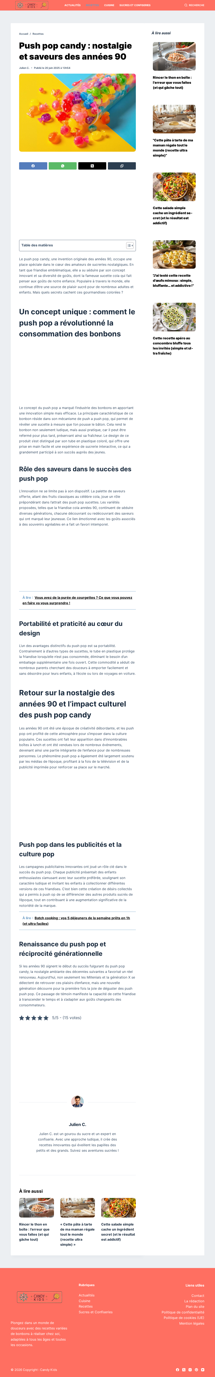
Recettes (92, 5)
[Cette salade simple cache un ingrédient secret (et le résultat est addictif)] (118, 1208)
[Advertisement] (77, 205)
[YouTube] (202, 1369)
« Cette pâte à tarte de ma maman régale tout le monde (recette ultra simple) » (77, 1234)
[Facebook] (33, 166)
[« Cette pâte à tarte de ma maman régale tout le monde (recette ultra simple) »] (77, 1208)
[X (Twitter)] (92, 166)
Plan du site (195, 1306)
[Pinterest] (196, 1369)
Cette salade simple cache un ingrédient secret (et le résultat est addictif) (173, 215)
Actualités (72, 5)
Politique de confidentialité (183, 1312)
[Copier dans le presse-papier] (122, 166)
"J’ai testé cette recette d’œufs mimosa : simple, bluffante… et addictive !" (173, 280)
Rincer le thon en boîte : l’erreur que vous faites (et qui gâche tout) (172, 82)
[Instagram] (190, 1369)
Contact (197, 1295)
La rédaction (194, 1301)
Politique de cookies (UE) (184, 1318)
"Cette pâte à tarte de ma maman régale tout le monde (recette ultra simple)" (173, 147)
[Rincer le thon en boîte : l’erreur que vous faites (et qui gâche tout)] (36, 1208)
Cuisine (109, 5)
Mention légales (191, 1323)
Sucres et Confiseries (135, 5)
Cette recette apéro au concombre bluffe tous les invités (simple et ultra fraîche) (173, 345)
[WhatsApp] (63, 166)
